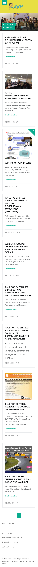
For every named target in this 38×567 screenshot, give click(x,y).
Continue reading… (11, 57)
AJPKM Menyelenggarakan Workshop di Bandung (18, 96)
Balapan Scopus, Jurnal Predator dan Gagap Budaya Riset (18, 479)
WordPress (23, 561)
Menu (4, 2)
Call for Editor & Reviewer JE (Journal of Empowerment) (17, 407)
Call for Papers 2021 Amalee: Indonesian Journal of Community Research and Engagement (17, 333)
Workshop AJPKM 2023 (18, 163)
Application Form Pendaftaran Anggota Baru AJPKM (18, 40)
